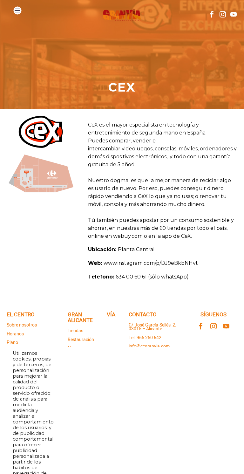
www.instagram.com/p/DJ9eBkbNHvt (151, 263)
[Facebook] (212, 14)
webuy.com (128, 236)
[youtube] (226, 326)
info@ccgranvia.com (149, 346)
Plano (12, 342)
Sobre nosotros (22, 325)
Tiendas (75, 330)
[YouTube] (233, 14)
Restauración (81, 339)
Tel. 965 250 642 (145, 337)
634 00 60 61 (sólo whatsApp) (152, 277)
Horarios (15, 334)
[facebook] (201, 326)
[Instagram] (222, 14)
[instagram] (213, 326)
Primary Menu (17, 10)
